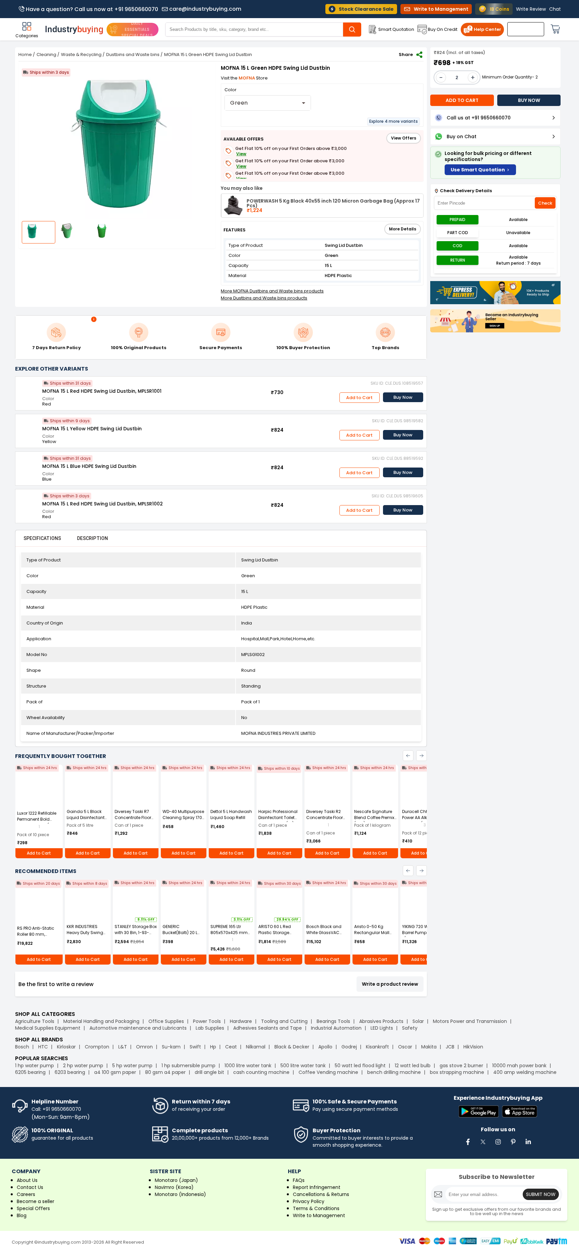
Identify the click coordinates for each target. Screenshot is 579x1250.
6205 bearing (30, 1072)
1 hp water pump (34, 1065)
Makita (429, 1046)
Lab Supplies (210, 1028)
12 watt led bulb (413, 1065)
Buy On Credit (442, 29)
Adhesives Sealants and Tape (267, 1028)
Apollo (325, 1046)
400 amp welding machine (525, 1072)
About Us (27, 1180)
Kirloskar (66, 1046)
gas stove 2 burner (461, 1065)
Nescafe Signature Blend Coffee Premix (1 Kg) (374, 817)
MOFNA (247, 78)
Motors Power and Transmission (470, 1021)
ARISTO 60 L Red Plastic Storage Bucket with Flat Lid (277, 932)
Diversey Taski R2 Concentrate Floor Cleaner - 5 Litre (324, 817)
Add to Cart (359, 397)
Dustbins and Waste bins (132, 54)
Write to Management (319, 1215)
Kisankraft (377, 1046)
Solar (418, 1021)
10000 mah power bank (519, 1065)
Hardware (241, 1021)
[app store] (519, 1112)
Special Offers (33, 1208)
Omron (144, 1046)
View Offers (403, 138)
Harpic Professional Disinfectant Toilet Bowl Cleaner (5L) (278, 817)
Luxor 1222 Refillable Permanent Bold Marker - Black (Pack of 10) (38, 822)
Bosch (22, 1046)
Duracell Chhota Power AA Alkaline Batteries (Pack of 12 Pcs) (422, 820)
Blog (21, 1215)
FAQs (299, 1180)
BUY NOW (529, 100)
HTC (43, 1046)
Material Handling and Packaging (101, 1021)
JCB (450, 1046)
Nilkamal (255, 1046)
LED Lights (382, 1028)
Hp (213, 1046)
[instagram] (498, 1145)
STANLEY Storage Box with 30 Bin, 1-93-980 (136, 932)
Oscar (405, 1046)
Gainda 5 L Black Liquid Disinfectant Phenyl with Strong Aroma (86, 820)
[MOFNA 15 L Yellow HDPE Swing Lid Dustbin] (29, 428)
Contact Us (30, 1187)
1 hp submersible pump (188, 1065)
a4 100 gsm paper (115, 1072)
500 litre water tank (303, 1065)
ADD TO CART (462, 100)
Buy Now (402, 397)
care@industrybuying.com (205, 9)
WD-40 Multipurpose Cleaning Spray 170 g (183, 817)
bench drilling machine (394, 1072)
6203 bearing (70, 1072)
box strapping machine (457, 1072)
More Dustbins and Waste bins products (264, 298)
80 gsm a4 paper (165, 1072)
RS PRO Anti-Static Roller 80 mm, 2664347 (35, 934)
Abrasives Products (381, 1021)
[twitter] (483, 1145)
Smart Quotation (396, 29)
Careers (26, 1194)
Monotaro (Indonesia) (180, 1194)
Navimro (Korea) (174, 1187)
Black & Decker (291, 1046)
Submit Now (541, 1194)
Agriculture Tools (34, 1021)
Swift (195, 1046)
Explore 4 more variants (393, 121)
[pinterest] (513, 1145)
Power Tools (207, 1021)
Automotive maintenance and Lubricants (138, 1028)
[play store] (479, 1112)
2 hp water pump (83, 1065)
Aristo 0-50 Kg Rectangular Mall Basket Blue (371, 932)
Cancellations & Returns (321, 1194)
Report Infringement (316, 1187)
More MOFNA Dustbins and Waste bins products (272, 291)
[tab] (42, 538)
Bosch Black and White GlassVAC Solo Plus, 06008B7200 (323, 935)
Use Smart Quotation (478, 169)
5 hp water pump (132, 1065)
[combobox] (267, 103)
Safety (409, 1028)
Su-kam (171, 1046)
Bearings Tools (333, 1021)
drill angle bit (209, 1072)
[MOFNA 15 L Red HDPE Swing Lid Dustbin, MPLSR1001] (29, 390)
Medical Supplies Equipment (47, 1028)
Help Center (487, 29)
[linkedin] (528, 1145)
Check (545, 203)
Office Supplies (166, 1021)
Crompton (97, 1046)
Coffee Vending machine (328, 1072)
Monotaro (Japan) (176, 1180)
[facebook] (467, 1145)
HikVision (473, 1046)
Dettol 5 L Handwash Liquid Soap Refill (231, 814)
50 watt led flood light (360, 1065)
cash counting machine (261, 1072)
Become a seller (35, 1201)
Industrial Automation (336, 1028)
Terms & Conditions (316, 1208)
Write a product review (390, 984)
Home (25, 54)
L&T (122, 1046)
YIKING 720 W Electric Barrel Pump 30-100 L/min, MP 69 (423, 932)
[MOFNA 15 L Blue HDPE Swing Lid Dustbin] (29, 465)
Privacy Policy (308, 1201)
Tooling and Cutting (284, 1021)
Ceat (231, 1046)
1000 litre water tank (247, 1065)
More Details (402, 229)
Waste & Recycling (81, 54)
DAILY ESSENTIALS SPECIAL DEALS (137, 29)
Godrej (349, 1046)
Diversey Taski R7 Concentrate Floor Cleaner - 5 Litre (133, 817)
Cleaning (46, 54)
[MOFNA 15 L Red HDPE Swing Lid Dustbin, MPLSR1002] (29, 503)
